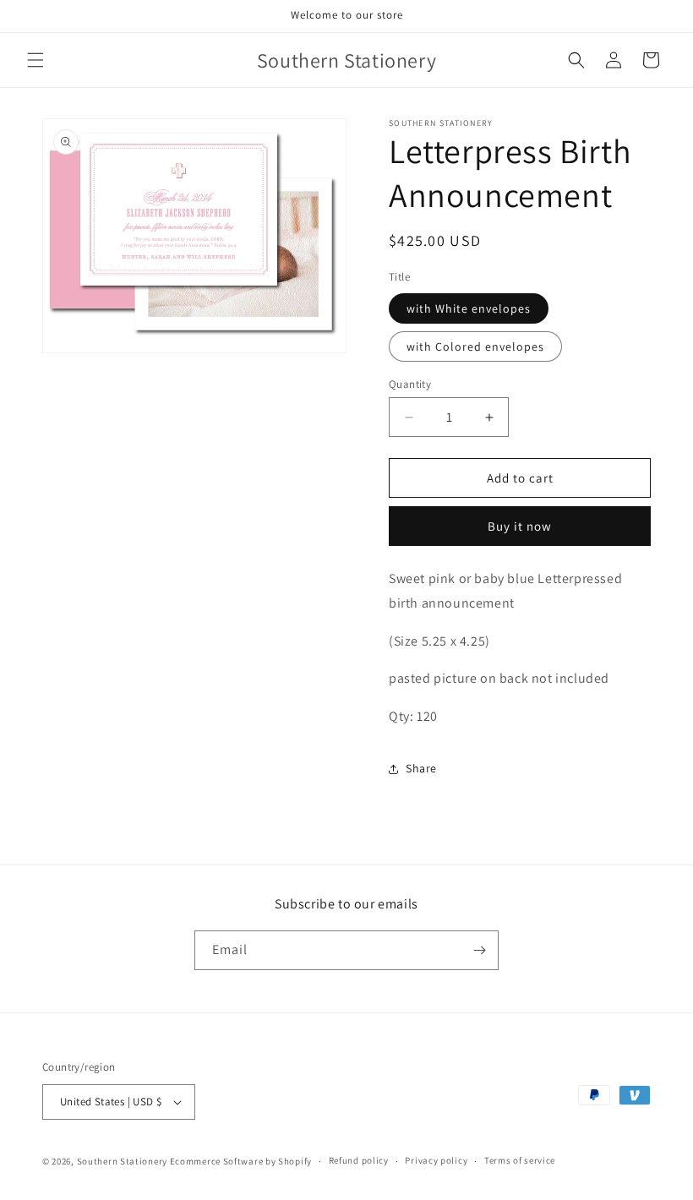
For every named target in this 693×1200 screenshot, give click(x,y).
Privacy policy (436, 1160)
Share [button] (421, 768)
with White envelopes (469, 308)
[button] (35, 60)
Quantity (410, 384)
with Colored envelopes (475, 346)
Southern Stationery (122, 1161)
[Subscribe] (479, 950)
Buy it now (520, 526)
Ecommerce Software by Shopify (241, 1161)
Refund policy (359, 1160)
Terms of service (519, 1160)
